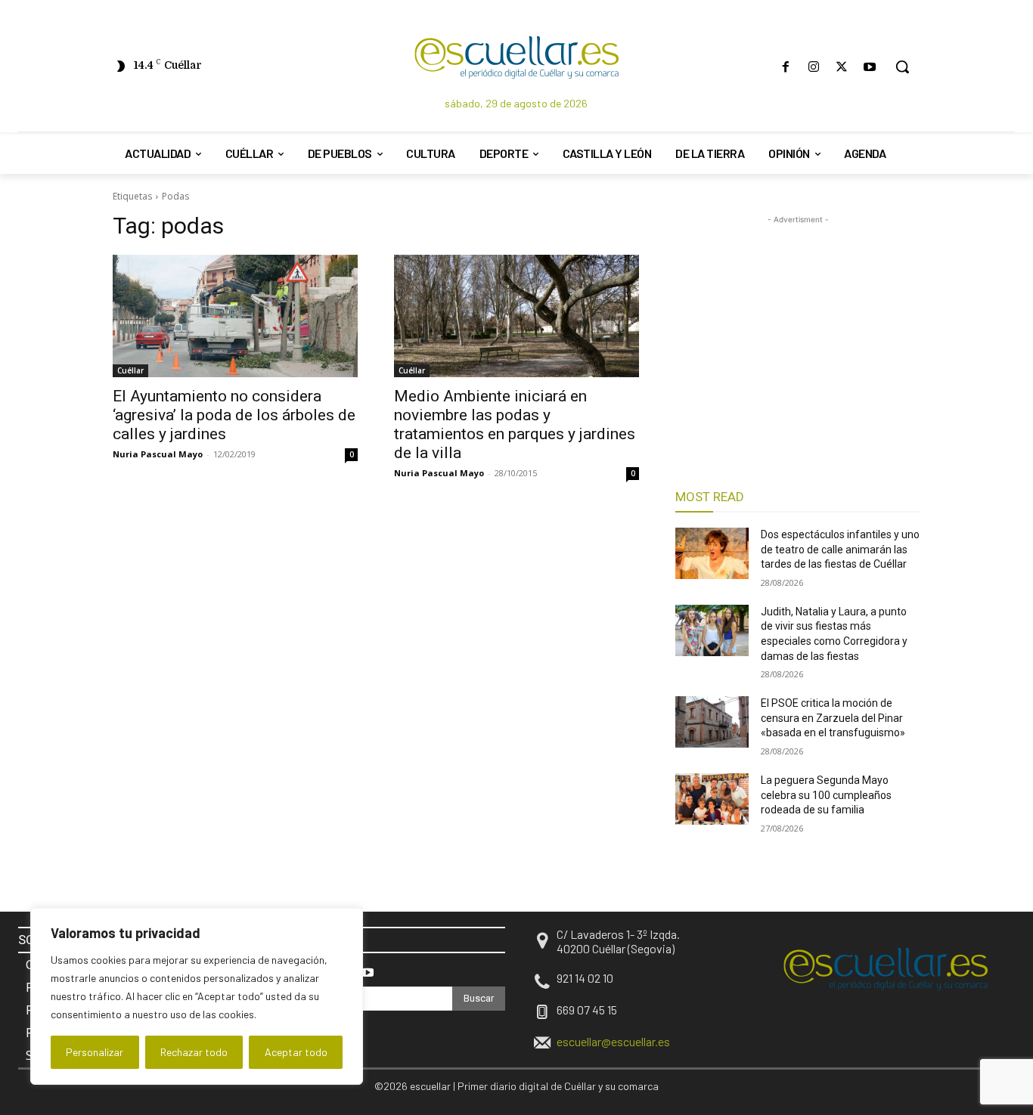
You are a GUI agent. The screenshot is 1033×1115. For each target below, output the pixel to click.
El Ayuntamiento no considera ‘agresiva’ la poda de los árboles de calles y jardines (234, 415)
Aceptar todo (296, 1051)
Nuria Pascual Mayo (158, 454)
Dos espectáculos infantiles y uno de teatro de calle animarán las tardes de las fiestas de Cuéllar (840, 549)
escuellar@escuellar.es (613, 1041)
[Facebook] (785, 67)
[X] (842, 67)
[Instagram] (813, 67)
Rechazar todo (194, 1051)
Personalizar (94, 1051)
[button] (902, 66)
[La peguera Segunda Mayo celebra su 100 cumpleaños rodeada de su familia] (712, 799)
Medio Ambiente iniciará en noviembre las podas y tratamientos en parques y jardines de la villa (514, 424)
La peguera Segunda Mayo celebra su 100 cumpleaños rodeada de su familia (826, 795)
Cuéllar (130, 370)
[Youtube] (870, 67)
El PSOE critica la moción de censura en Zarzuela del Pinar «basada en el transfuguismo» (833, 718)
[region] (196, 996)
